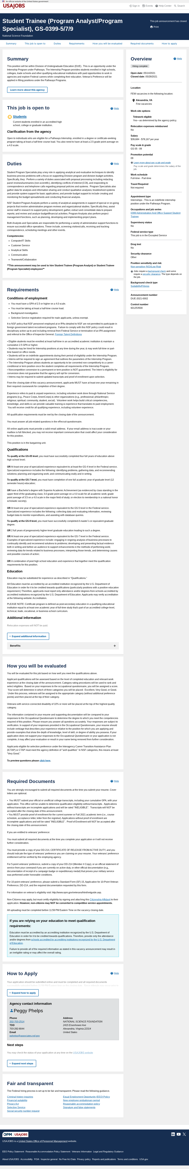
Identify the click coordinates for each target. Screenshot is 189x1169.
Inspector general (49, 1159)
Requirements (76, 43)
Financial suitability (17, 1100)
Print (156, 26)
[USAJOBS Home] (14, 6)
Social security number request (23, 1111)
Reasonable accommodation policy (81, 1104)
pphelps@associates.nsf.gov (25, 1036)
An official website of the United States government (27, 1)
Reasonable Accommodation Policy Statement (48, 1151)
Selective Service (16, 1107)
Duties (57, 43)
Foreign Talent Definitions (68, 334)
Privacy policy (84, 1159)
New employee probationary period (81, 1100)
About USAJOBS (10, 1159)
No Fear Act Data (67, 1159)
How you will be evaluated (107, 43)
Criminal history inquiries (20, 1097)
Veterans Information (82, 1151)
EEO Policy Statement (13, 1151)
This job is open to (35, 43)
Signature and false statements (79, 1107)
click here (45, 760)
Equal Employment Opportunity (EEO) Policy (86, 1097)
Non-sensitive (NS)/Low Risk (146, 266)
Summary (11, 43)
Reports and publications (104, 1159)
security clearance (151, 274)
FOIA (36, 1159)
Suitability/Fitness (140, 286)
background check (157, 271)
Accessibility (27, 1159)
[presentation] (156, 102)
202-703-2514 (17, 1021)
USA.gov (143, 1159)
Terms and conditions (127, 1159)
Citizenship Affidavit (100, 899)
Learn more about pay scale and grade (152, 162)
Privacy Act (13, 1104)
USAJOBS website (83, 1052)
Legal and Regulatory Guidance (108, 1151)
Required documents (142, 43)
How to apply (169, 43)
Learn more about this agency (27, 89)
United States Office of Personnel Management (42, 1141)
